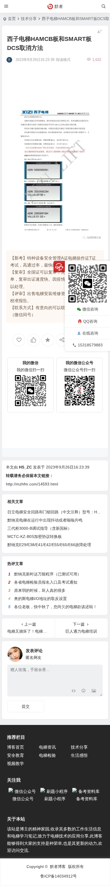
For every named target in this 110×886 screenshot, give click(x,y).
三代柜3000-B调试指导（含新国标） (39, 528)
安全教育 (15, 755)
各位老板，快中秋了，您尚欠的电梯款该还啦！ (55, 606)
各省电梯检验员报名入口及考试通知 (45, 582)
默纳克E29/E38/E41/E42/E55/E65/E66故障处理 (49, 544)
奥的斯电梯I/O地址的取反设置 (40, 598)
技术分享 (29, 18)
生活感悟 (79, 755)
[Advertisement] (56, 74)
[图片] (93, 691)
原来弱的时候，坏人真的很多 (39, 590)
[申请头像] (97, 652)
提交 (26, 706)
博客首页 (15, 747)
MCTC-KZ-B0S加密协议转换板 (34, 536)
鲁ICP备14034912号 (58, 876)
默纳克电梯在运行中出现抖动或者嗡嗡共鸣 (44, 520)
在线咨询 (90, 333)
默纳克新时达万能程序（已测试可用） (47, 574)
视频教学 (15, 763)
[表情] (83, 691)
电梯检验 (47, 755)
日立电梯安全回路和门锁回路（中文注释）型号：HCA (54, 512)
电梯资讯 (47, 747)
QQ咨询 (90, 321)
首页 (12, 18)
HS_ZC (25, 467)
